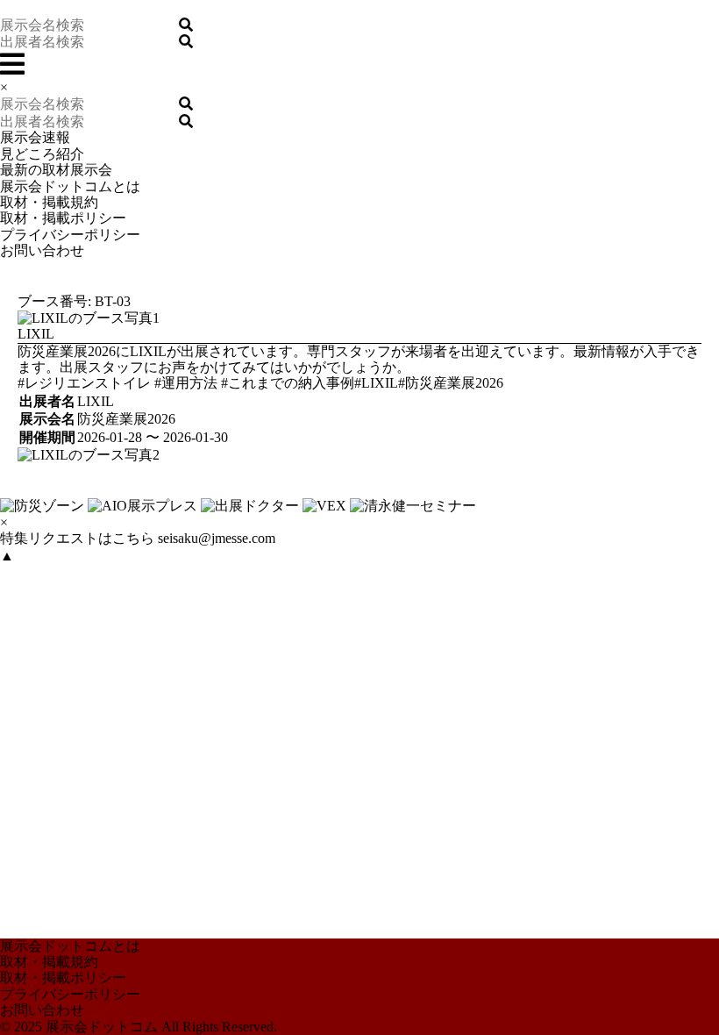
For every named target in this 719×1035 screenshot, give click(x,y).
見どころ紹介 (42, 153)
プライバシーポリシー (70, 234)
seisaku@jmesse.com (216, 538)
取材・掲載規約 (49, 202)
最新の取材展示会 (56, 169)
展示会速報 (35, 137)
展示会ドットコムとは (70, 186)
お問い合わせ (42, 250)
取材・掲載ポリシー (63, 218)
